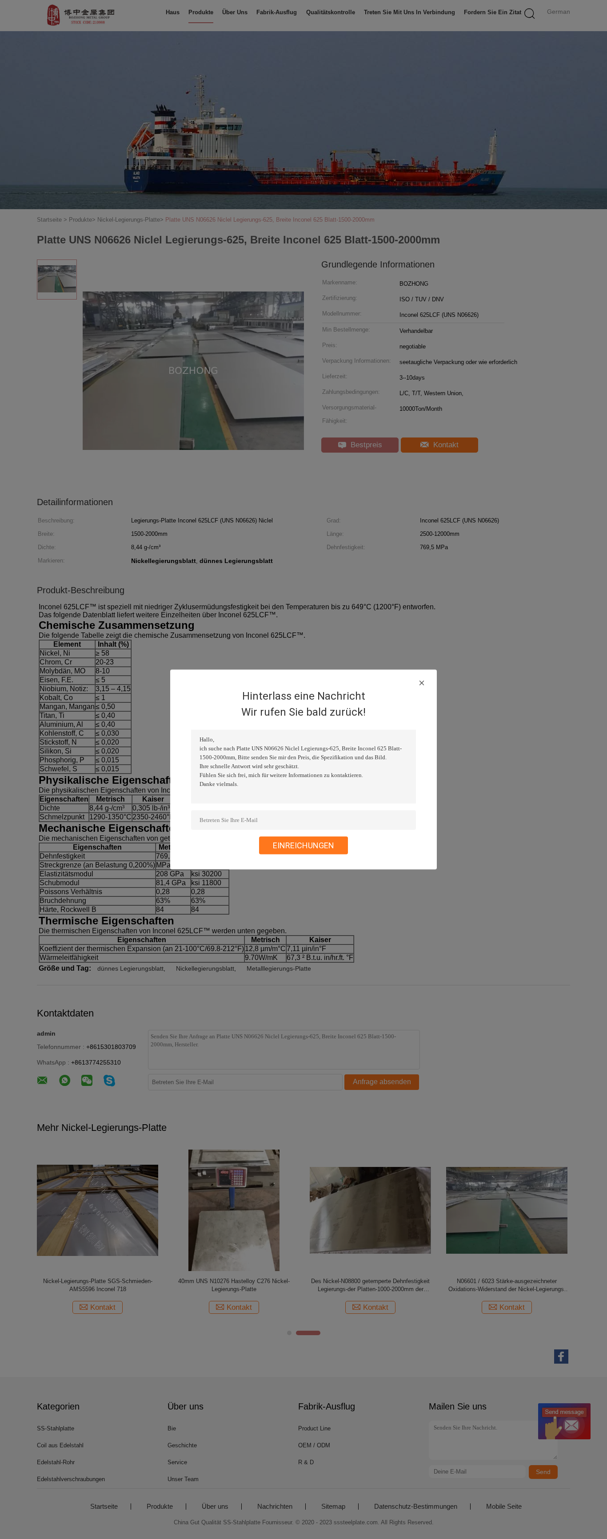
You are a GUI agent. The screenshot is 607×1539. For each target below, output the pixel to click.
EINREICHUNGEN (303, 845)
